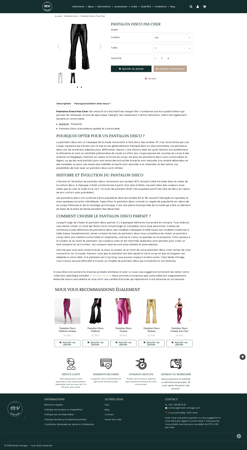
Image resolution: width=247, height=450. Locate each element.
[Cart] (204, 7)
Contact (109, 414)
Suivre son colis (113, 419)
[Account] (198, 7)
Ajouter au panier (69, 343)
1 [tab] (77, 87)
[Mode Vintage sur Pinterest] (239, 437)
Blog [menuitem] (172, 6)
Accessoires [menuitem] (120, 6)
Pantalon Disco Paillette (95, 329)
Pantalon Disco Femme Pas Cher (180, 329)
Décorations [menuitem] (104, 6)
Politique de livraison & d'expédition (63, 409)
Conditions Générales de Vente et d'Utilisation (69, 424)
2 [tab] (81, 87)
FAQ (107, 404)
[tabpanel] (73, 78)
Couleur (115, 37)
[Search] (191, 7)
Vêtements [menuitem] (78, 6)
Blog (107, 409)
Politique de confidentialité (59, 414)
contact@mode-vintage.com (184, 407)
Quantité (116, 58)
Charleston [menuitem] (161, 6)
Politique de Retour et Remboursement (65, 419)
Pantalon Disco (71, 16)
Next (100, 46)
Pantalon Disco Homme (152, 329)
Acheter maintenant (171, 68)
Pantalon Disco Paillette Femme (67, 329)
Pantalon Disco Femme (123, 329)
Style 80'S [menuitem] (146, 6)
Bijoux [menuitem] (91, 6)
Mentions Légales (53, 404)
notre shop (197, 421)
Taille (114, 47)
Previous (58, 46)
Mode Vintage (20, 445)
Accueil (58, 16)
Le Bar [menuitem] (134, 6)
